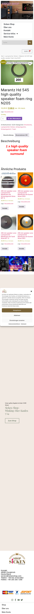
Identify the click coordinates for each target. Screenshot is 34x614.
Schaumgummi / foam (8, 129)
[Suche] (30, 42)
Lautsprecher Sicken (11, 56)
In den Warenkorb (14, 118)
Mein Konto (9, 37)
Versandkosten (8, 112)
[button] (31, 291)
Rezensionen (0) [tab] (22, 135)
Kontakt (7, 30)
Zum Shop (12, 421)
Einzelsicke (28, 125)
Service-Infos (9, 33)
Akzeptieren (17, 310)
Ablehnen (17, 315)
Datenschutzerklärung (14, 323)
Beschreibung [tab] (8, 135)
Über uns (7, 27)
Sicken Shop (9, 24)
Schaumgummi (21, 127)
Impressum (23, 323)
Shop (4, 605)
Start (2, 56)
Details (4, 208)
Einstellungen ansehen (17, 320)
